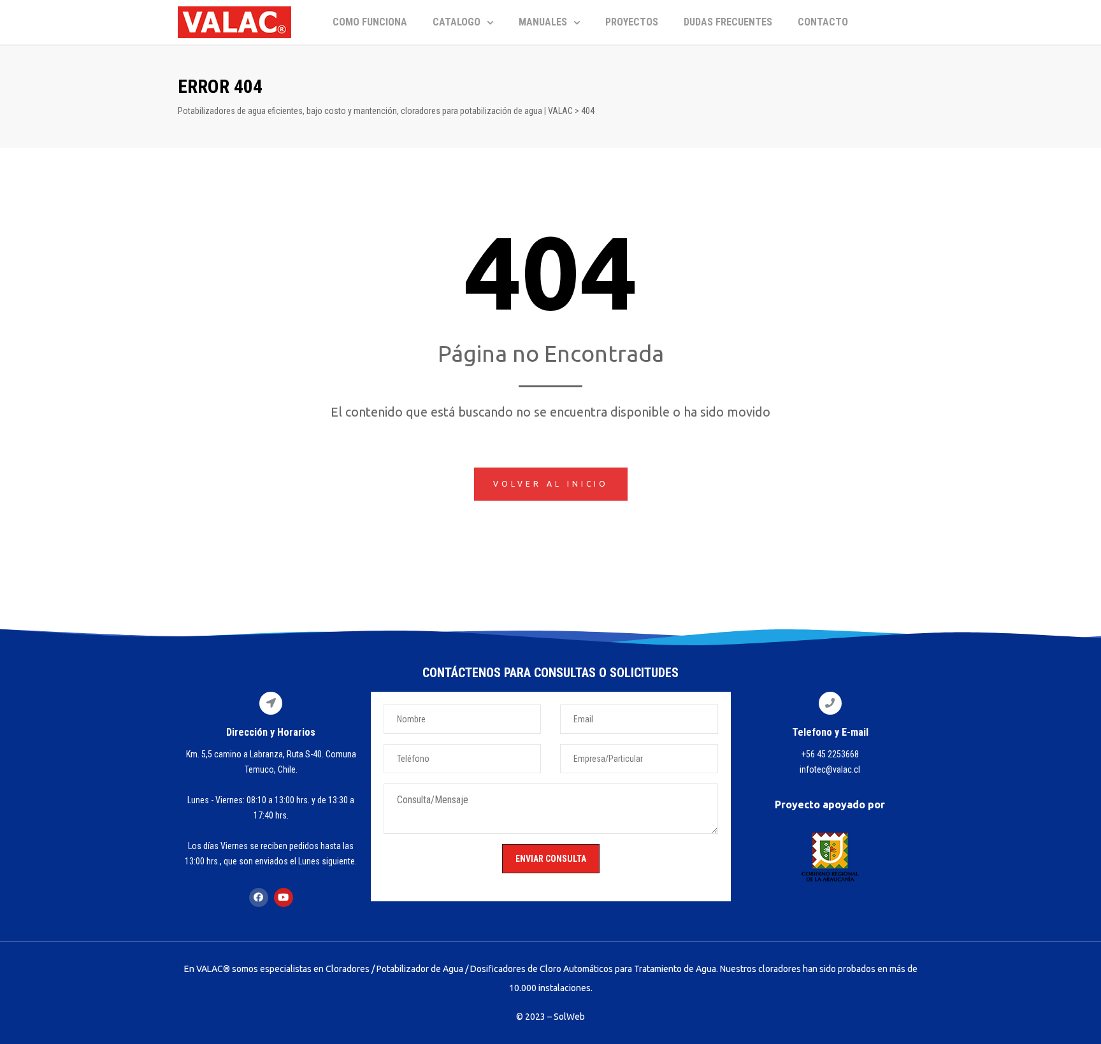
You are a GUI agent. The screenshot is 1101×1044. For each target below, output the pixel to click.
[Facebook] (258, 897)
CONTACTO (823, 22)
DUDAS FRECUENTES (728, 22)
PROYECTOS (631, 22)
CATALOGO (456, 22)
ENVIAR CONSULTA (550, 859)
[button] (551, 484)
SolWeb (569, 1017)
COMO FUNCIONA (370, 22)
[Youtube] (283, 897)
